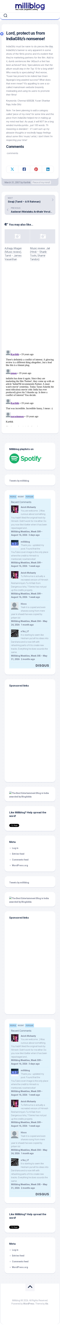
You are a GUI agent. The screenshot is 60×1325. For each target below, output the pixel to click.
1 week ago (34, 566)
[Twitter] (30, 15)
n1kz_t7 (25, 631)
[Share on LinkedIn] (48, 169)
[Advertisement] (28, 756)
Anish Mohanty (28, 507)
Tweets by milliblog (19, 481)
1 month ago (27, 624)
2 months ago (28, 659)
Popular (29, 497)
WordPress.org (20, 865)
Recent (21, 497)
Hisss (24, 604)
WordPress (28, 1303)
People (13, 497)
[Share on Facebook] (24, 169)
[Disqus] (30, 307)
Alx (46, 1303)
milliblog (25, 542)
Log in (15, 848)
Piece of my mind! (41, 182)
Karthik (27, 182)
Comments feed (20, 859)
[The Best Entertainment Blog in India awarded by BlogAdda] (30, 796)
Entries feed (18, 854)
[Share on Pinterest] (36, 169)
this (51, 46)
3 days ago (34, 535)
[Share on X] (12, 169)
